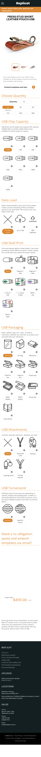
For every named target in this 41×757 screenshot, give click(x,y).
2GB (32, 150)
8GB (20, 170)
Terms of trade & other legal (10, 657)
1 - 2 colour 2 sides (20, 294)
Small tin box (8, 376)
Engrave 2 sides (32, 272)
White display (20, 398)
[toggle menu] (2, 3)
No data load (8, 231)
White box (32, 355)
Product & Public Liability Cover (11, 662)
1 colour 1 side (7, 294)
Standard (8, 520)
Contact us (5, 653)
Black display (7, 398)
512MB (7, 150)
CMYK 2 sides (7, 316)
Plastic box (32, 375)
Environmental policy (8, 667)
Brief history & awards (8, 655)
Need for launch (20, 521)
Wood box (32, 397)
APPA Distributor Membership (11, 665)
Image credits (6, 660)
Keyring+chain (8, 475)
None (8, 271)
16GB (33, 170)
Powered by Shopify (20, 741)
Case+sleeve (8, 419)
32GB (8, 189)
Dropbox (8, 680)
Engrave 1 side (20, 272)
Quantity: (13, 102)
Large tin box (20, 376)
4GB (7, 170)
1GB (20, 150)
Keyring (32, 454)
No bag (20, 355)
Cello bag (8, 355)
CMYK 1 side (32, 294)
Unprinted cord (20, 455)
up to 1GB (20, 230)
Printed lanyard (20, 476)
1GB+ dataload (33, 231)
